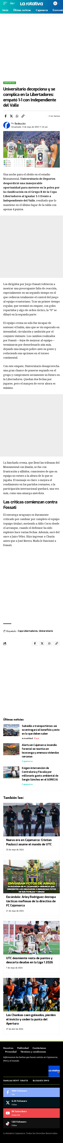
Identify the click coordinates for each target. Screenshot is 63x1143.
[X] (31, 1103)
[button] (6, 3)
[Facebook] (31, 1092)
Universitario (46, 631)
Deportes (9, 83)
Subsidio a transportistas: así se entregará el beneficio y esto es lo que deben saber (41, 729)
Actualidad (27, 738)
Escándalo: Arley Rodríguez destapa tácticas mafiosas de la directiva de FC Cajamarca (31, 901)
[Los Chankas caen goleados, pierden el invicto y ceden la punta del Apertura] (31, 994)
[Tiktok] (31, 1123)
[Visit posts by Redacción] (6, 125)
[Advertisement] (31, 46)
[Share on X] (11, 116)
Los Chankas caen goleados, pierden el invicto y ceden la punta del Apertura (31, 1019)
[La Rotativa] (31, 3)
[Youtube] (31, 1113)
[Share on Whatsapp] (17, 116)
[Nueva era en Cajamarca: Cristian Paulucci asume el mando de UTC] (31, 819)
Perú (36, 738)
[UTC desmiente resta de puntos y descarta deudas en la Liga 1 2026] (31, 938)
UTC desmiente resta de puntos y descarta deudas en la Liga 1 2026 (29, 960)
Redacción (20, 123)
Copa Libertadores (28, 631)
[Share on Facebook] (5, 116)
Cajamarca (27, 761)
